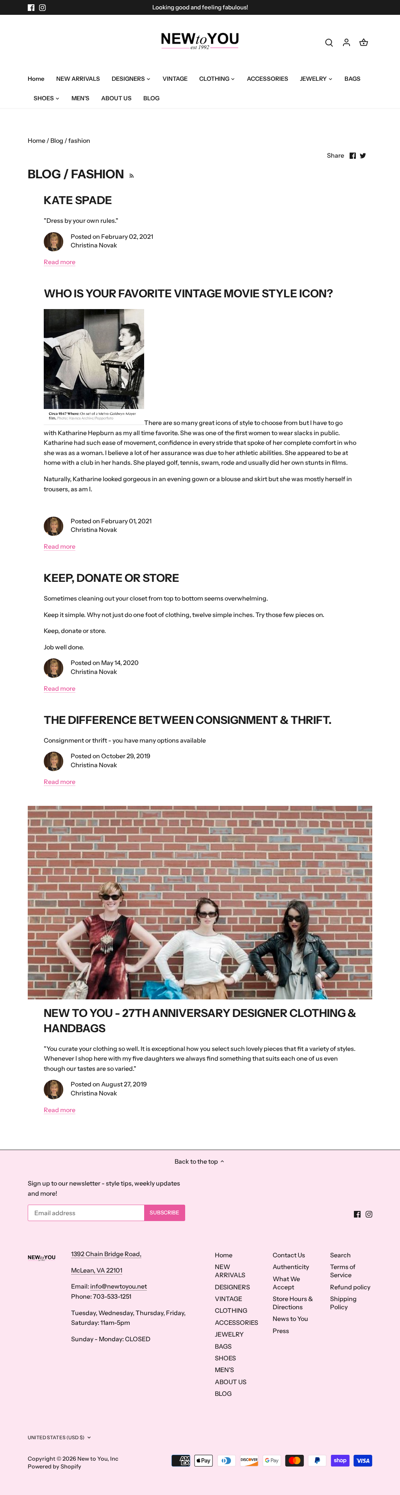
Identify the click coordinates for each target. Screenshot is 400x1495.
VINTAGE (228, 1299)
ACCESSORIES (236, 1322)
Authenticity (291, 1267)
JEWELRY (229, 1334)
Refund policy (350, 1287)
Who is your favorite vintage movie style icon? (188, 293)
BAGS (223, 1346)
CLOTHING (231, 1310)
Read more (59, 262)
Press (281, 1331)
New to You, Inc (97, 1458)
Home (223, 1255)
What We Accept (286, 1283)
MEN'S (224, 1370)
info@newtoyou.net (118, 1286)
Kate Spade (78, 200)
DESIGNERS (232, 1287)
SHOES (225, 1358)
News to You (290, 1319)
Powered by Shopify (54, 1466)
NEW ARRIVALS (230, 1271)
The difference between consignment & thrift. (188, 720)
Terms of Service (342, 1271)
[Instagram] (42, 7)
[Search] (329, 42)
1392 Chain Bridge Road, (106, 1254)
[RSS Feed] (130, 174)
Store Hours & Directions (293, 1303)
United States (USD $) (56, 1437)
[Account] (346, 42)
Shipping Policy (343, 1303)
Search (340, 1255)
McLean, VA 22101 (96, 1270)
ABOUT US (230, 1382)
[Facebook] (31, 7)
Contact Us (289, 1255)
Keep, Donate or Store (111, 578)
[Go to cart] (363, 42)
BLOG (223, 1393)
